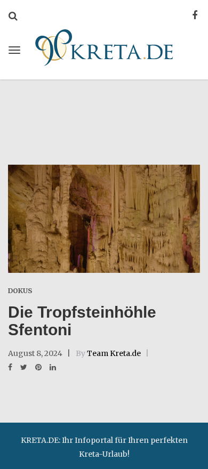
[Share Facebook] (10, 367)
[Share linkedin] (53, 367)
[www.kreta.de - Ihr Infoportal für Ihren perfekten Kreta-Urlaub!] (104, 46)
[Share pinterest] (38, 367)
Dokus (20, 291)
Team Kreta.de (114, 353)
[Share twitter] (23, 367)
